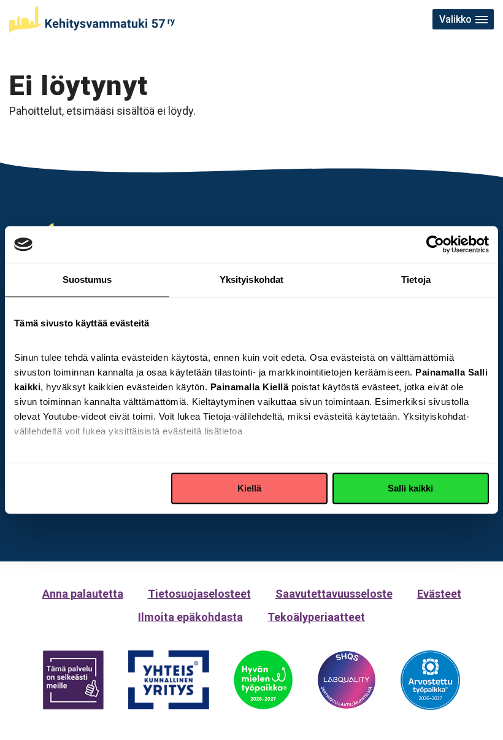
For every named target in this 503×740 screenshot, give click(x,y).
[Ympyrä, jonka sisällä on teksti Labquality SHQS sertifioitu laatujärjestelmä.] (346, 679)
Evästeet (439, 593)
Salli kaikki (410, 488)
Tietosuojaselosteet (199, 593)
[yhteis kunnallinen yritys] (168, 680)
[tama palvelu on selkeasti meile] (73, 680)
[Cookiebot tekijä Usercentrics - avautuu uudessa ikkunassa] (435, 244)
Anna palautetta (82, 593)
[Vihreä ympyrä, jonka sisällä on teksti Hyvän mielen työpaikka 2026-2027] (263, 679)
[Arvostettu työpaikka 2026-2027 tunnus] (430, 680)
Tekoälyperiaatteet (316, 617)
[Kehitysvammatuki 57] (92, 19)
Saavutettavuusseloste (334, 593)
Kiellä (249, 488)
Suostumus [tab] (87, 279)
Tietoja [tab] (416, 279)
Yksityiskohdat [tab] (251, 279)
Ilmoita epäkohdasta (190, 617)
